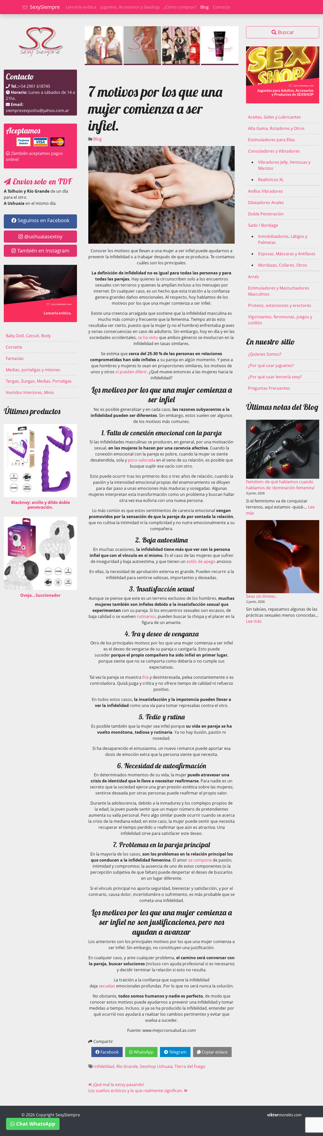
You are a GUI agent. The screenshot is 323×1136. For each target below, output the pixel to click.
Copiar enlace (214, 1052)
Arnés (253, 276)
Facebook (109, 1052)
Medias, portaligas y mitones (33, 370)
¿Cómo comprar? (180, 7)
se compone (200, 860)
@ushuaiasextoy (42, 236)
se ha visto (148, 337)
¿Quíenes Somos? (264, 354)
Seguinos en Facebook (43, 220)
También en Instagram (42, 250)
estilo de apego (201, 561)
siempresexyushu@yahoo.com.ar (37, 110)
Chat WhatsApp (35, 1123)
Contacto (221, 7)
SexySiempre (44, 7)
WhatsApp (143, 1052)
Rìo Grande (127, 1066)
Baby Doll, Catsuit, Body (28, 335)
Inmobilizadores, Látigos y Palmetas (282, 239)
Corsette (14, 347)
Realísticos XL (271, 179)
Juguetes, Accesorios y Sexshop (130, 7)
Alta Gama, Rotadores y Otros (276, 128)
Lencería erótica (81, 7)
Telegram (177, 1052)
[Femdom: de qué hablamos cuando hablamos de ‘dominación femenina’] (282, 449)
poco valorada (141, 460)
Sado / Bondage (263, 225)
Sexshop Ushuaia (156, 1066)
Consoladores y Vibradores (274, 151)
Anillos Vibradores (265, 191)
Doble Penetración (266, 214)
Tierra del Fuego (190, 1066)
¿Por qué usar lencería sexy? (275, 377)
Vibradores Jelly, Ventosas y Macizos (284, 165)
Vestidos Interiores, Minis (30, 392)
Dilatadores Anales (266, 202)
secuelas (107, 986)
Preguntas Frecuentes (269, 388)
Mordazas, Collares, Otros (282, 265)
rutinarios (146, 616)
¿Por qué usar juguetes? (271, 365)
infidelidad (104, 1066)
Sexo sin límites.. (261, 596)
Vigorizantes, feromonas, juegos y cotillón (280, 320)
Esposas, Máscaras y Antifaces (286, 254)
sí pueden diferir (131, 372)
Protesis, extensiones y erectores (279, 305)
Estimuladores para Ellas (271, 140)
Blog (204, 7)
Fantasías (15, 358)
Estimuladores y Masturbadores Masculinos (278, 291)
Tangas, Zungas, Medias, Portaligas (39, 381)
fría (145, 677)
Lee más (254, 621)
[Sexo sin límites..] (282, 556)
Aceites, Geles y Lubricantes (274, 117)
